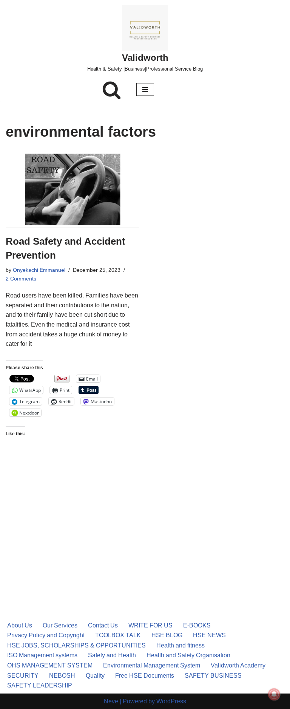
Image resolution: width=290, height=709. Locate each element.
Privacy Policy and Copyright (46, 635)
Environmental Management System (151, 665)
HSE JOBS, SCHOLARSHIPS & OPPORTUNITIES (76, 645)
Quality (95, 675)
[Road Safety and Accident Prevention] (72, 189)
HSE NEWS (209, 635)
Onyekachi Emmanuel (39, 270)
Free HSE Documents (144, 675)
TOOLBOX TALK (118, 635)
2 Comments (21, 279)
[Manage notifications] (274, 694)
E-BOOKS (197, 625)
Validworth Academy (238, 665)
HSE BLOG (166, 635)
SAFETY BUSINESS (213, 675)
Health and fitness (180, 645)
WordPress (171, 701)
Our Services (60, 625)
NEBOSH (62, 675)
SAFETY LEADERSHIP (39, 685)
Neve (111, 701)
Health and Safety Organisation (188, 655)
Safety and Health (112, 655)
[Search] (111, 89)
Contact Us (103, 625)
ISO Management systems (42, 655)
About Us (19, 625)
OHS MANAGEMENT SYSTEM (50, 665)
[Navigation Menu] (145, 89)
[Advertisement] (72, 520)
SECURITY (23, 675)
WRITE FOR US (150, 625)
